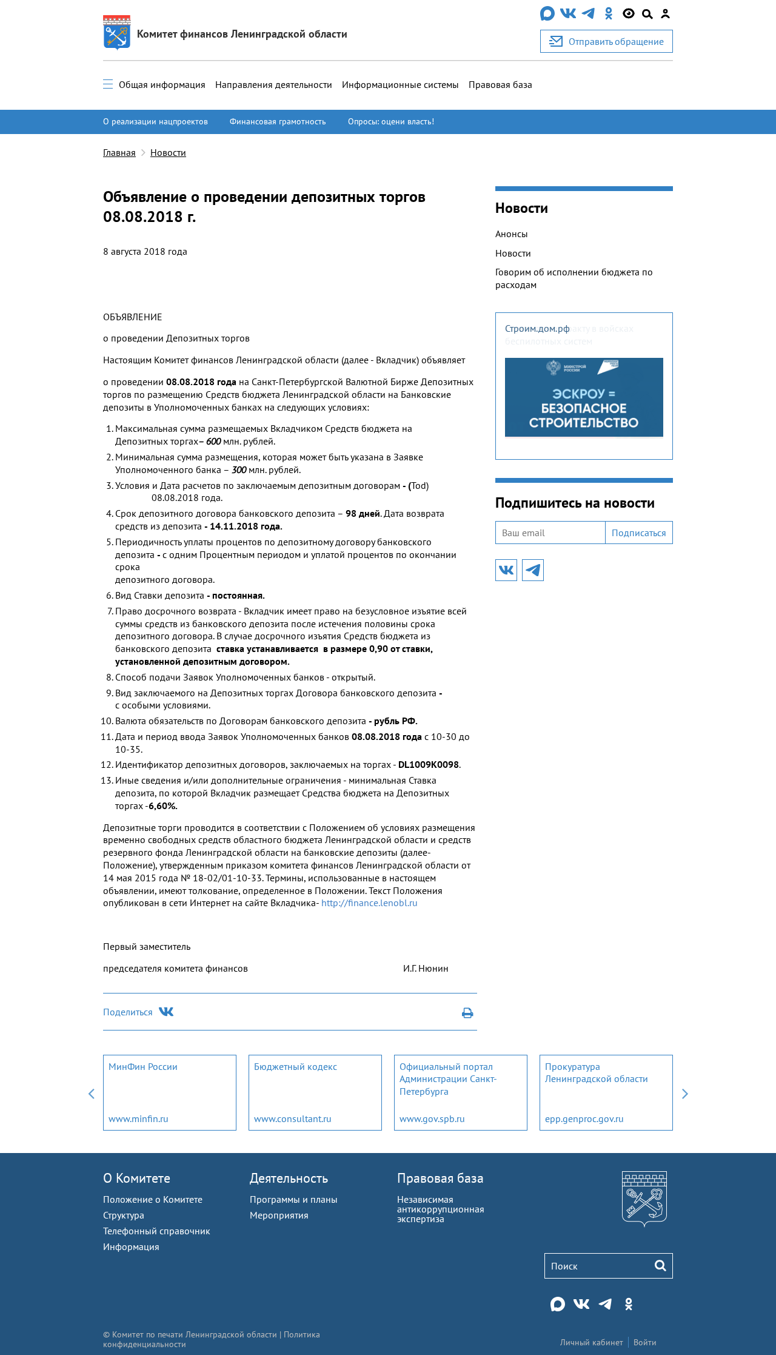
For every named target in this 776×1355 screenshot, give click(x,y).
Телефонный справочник (156, 1231)
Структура (123, 1215)
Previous (91, 1093)
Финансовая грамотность (278, 121)
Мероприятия (279, 1215)
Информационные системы (400, 84)
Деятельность (289, 1177)
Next (685, 1093)
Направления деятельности (273, 84)
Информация (131, 1246)
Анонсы (511, 233)
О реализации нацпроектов (155, 121)
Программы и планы (294, 1199)
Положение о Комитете (152, 1199)
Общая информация (162, 84)
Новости (168, 152)
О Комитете (136, 1177)
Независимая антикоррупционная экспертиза (440, 1209)
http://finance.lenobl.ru (369, 902)
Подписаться (639, 532)
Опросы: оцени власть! (391, 121)
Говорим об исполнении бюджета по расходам (574, 278)
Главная (119, 152)
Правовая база (500, 84)
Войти (645, 1342)
